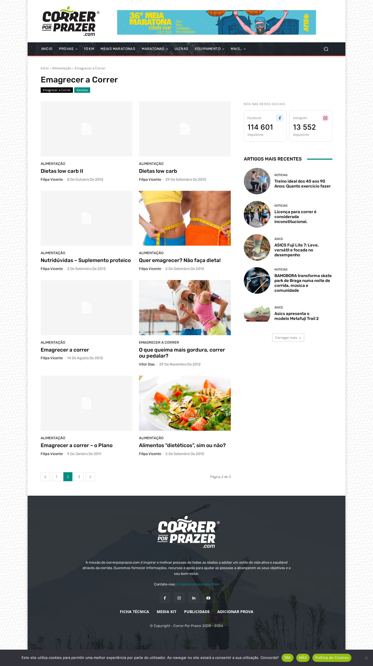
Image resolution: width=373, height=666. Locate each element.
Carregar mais (286, 337)
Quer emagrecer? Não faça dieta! (180, 260)
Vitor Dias (147, 364)
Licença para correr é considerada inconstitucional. (295, 216)
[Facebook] (164, 598)
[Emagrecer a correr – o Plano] (86, 403)
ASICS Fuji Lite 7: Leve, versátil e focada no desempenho (296, 250)
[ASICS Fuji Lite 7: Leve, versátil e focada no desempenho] (257, 247)
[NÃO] (366, 658)
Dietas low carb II (62, 171)
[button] (325, 49)
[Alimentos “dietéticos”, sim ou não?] (185, 403)
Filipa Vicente (52, 179)
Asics (278, 238)
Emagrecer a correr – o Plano (77, 445)
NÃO (303, 657)
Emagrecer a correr (65, 350)
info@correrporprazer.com (197, 584)
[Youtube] (208, 598)
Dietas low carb (158, 171)
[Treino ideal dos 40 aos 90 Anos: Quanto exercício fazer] (257, 181)
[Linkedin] (193, 598)
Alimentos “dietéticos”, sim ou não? (182, 445)
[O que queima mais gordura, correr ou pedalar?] (185, 307)
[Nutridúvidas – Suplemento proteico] (86, 218)
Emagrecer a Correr (57, 90)
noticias (281, 175)
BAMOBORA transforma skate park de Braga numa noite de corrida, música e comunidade (303, 283)
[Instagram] (179, 598)
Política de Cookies (332, 657)
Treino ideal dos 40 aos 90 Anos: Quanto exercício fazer (302, 184)
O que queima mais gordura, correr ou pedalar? (182, 353)
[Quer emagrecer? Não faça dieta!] (185, 218)
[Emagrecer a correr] (86, 307)
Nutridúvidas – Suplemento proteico (86, 260)
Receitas (82, 90)
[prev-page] (45, 476)
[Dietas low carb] (185, 128)
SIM (287, 657)
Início (45, 68)
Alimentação (61, 68)
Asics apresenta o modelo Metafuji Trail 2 (296, 316)
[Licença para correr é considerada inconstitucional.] (257, 214)
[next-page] (90, 476)
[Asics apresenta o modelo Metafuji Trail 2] (257, 313)
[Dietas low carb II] (86, 128)
